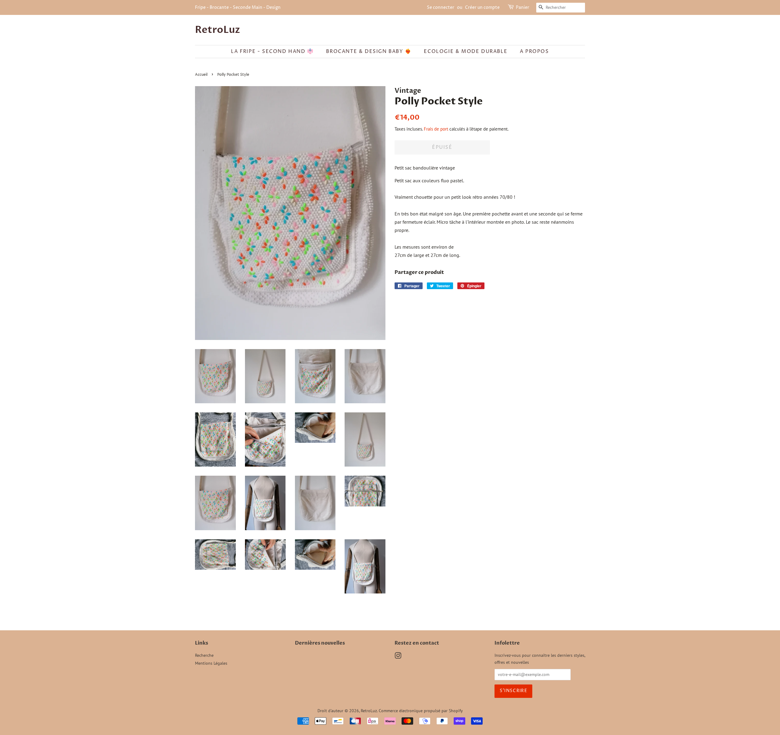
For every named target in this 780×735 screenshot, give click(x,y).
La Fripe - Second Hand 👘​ (272, 51)
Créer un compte (482, 7)
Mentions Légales (211, 663)
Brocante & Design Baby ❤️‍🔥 (368, 51)
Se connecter (440, 7)
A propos (534, 51)
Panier (522, 7)
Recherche (204, 655)
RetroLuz (217, 30)
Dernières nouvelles (320, 643)
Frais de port (436, 129)
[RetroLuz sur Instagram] (398, 657)
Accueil (201, 74)
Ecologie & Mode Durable (465, 51)
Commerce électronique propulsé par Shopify (421, 710)
